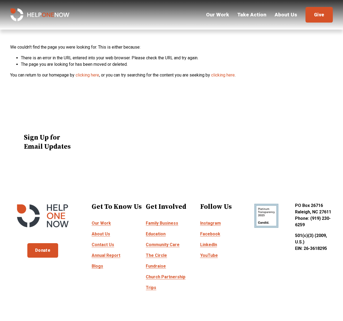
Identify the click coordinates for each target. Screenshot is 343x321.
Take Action (251, 15)
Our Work (217, 15)
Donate (42, 250)
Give (319, 14)
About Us (286, 15)
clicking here (87, 75)
